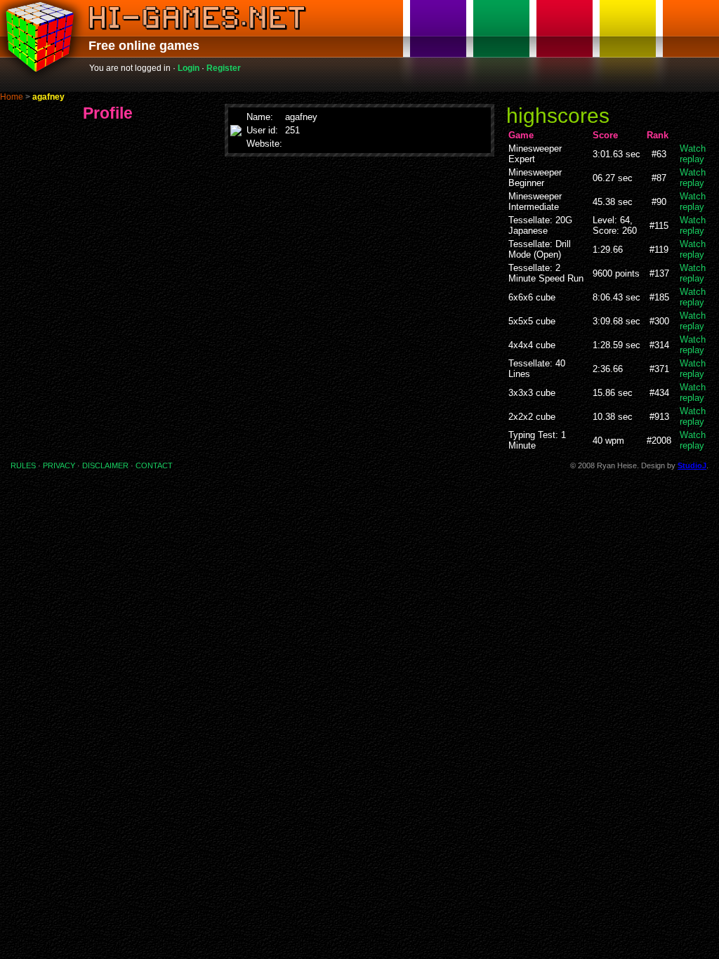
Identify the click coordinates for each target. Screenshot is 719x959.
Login (188, 68)
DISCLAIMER (105, 465)
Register (223, 68)
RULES (23, 465)
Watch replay (693, 153)
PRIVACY (59, 465)
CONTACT (154, 465)
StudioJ (692, 465)
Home (11, 97)
